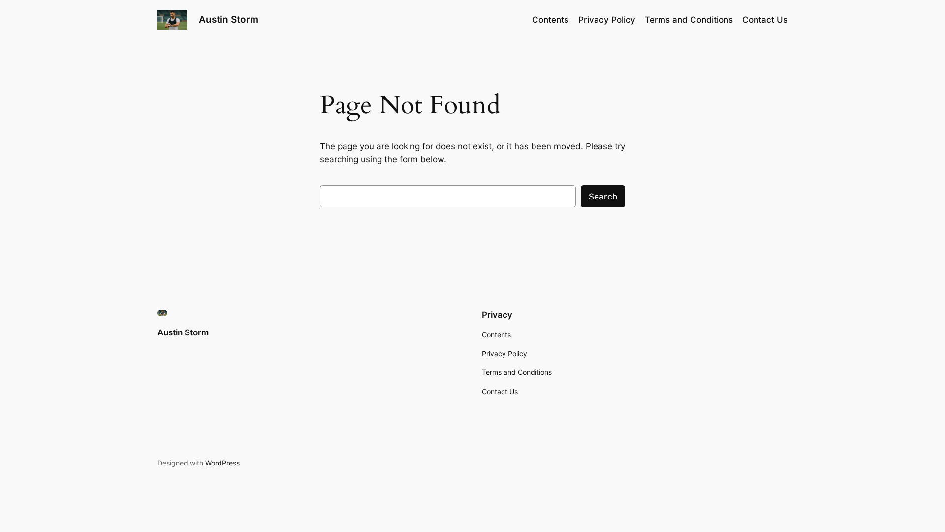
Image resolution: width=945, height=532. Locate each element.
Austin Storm (228, 19)
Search (603, 196)
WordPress (222, 463)
